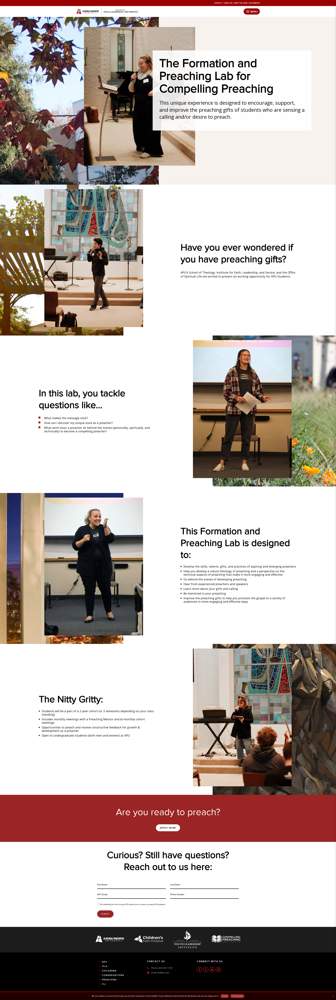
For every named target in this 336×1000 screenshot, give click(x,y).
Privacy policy (237, 996)
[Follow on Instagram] (218, 969)
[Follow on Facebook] (199, 969)
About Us (228, 3)
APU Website (254, 3)
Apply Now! (168, 827)
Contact (218, 3)
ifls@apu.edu (163, 972)
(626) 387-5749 (165, 968)
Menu (254, 11)
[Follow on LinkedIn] (212, 969)
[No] (332, 996)
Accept (225, 996)
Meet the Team (240, 3)
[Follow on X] (205, 969)
